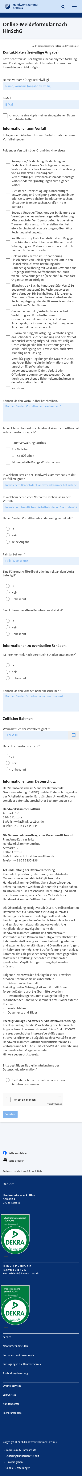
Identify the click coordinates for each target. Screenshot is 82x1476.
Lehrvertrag (9, 1394)
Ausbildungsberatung (15, 1373)
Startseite (8, 1184)
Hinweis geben (14, 1462)
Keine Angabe (20, 542)
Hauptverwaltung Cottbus (28, 443)
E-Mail (7, 98)
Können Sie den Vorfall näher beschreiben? (30, 401)
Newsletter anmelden (15, 1346)
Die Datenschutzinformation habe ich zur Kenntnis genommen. (38, 1082)
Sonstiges (17, 388)
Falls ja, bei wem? (14, 554)
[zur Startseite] (21, 6)
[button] (63, 7)
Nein (14, 535)
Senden (10, 1114)
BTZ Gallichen (20, 449)
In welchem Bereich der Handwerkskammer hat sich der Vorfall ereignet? (39, 477)
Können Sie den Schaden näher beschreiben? (32, 691)
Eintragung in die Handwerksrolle (22, 1364)
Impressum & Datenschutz (21, 1450)
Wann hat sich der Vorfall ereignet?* (26, 729)
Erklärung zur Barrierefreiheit (22, 1456)
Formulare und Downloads (18, 1355)
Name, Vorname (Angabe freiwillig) (26, 80)
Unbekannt (18, 599)
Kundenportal (11, 1403)
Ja (12, 529)
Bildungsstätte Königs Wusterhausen (35, 462)
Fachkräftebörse (12, 1412)
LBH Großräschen (22, 456)
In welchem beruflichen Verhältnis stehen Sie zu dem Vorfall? (37, 499)
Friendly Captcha (54, 1104)
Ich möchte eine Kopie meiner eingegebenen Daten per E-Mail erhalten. (42, 117)
